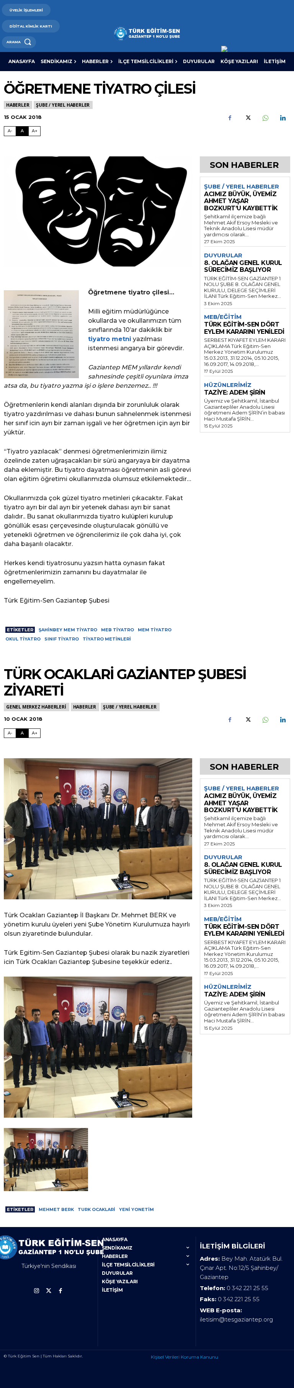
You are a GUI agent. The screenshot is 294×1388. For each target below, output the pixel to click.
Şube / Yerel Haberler (63, 105)
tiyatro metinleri (107, 639)
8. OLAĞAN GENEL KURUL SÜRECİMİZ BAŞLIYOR (243, 266)
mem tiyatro (155, 629)
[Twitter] (247, 117)
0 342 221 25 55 (247, 1288)
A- (10, 130)
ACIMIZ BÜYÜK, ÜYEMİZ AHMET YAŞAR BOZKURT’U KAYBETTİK (241, 201)
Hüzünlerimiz (228, 385)
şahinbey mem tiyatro (68, 629)
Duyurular (223, 255)
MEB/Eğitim (223, 317)
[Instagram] (37, 1291)
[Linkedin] (282, 117)
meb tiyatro (117, 629)
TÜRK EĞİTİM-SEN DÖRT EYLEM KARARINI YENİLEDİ (244, 328)
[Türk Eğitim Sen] (147, 33)
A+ (35, 130)
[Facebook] (229, 117)
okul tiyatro (23, 639)
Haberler (17, 105)
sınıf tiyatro (61, 639)
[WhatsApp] (265, 117)
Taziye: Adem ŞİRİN (234, 392)
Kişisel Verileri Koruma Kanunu (184, 1357)
